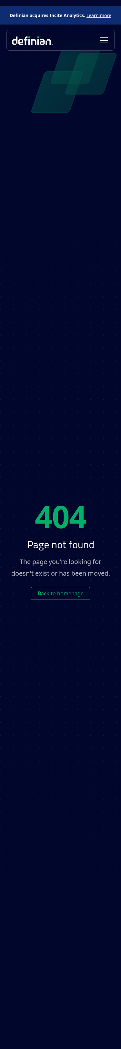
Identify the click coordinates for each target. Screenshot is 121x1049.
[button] (102, 40)
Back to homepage (61, 593)
